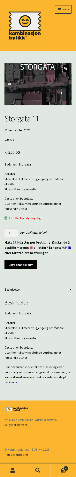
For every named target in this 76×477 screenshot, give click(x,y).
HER (68, 248)
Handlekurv (58, 467)
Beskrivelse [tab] (12, 289)
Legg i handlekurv (21, 265)
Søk (38, 470)
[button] (66, 68)
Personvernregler (16, 455)
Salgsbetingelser (15, 425)
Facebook (10, 382)
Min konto (12, 470)
